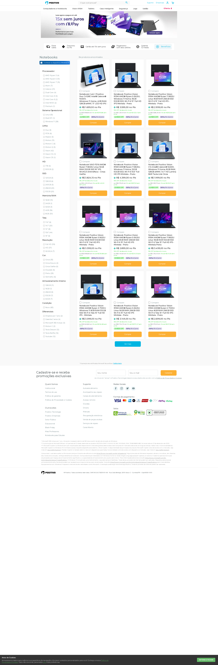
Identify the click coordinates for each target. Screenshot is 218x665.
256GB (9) (49, 292)
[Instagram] (121, 388)
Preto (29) (49, 273)
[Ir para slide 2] (108, 35)
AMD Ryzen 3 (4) (52, 75)
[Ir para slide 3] (110, 35)
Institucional (50, 388)
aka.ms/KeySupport (54, 450)
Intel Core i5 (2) (51, 99)
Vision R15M (77, 9)
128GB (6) (49, 181)
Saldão (145, 9)
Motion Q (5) (50, 147)
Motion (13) (49, 140)
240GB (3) (49, 185)
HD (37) (48, 248)
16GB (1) (48, 289)
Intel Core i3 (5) (51, 96)
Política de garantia (53, 396)
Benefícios (165, 47)
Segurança (123, 9)
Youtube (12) (50, 336)
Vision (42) (49, 151)
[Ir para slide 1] (105, 35)
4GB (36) (48, 210)
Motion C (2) (50, 326)
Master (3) (49, 137)
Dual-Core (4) (50, 92)
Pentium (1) (50, 106)
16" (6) (47, 236)
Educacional (50, 424)
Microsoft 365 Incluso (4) (55, 323)
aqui (44, 662)
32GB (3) (48, 207)
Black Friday (50, 427)
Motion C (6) (50, 144)
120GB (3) (49, 178)
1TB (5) (48, 166)
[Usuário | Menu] (167, 3)
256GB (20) (49, 188)
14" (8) (47, 229)
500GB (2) (49, 169)
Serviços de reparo (90, 423)
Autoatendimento (90, 388)
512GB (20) (49, 191)
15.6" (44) (48, 232)
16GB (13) (49, 200)
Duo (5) (48, 130)
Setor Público (50, 420)
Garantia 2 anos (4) (52, 319)
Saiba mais (117, 363)
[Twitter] (127, 388)
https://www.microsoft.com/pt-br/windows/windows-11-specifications (133, 462)
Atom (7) (49, 86)
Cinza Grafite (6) (51, 266)
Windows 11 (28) (51, 122)
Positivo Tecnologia (53, 412)
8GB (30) (49, 214)
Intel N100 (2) (50, 103)
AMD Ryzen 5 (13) (52, 79)
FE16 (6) (48, 133)
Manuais (86, 412)
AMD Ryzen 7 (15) (52, 82)
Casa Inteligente (107, 9)
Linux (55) (49, 115)
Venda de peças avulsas (92, 420)
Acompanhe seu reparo (92, 392)
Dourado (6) (50, 270)
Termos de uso (51, 392)
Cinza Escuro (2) (51, 263)
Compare (86, 91)
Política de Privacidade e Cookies (169, 378)
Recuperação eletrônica (92, 416)
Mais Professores (52, 431)
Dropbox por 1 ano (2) (54, 316)
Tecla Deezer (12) (52, 330)
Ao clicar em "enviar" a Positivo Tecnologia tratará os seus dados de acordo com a (138, 378)
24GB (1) (48, 203)
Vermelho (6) (50, 277)
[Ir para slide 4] (112, 35)
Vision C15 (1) (50, 157)
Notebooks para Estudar (55, 435)
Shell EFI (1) (50, 118)
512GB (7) (49, 295)
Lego (135, 9)
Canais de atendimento (92, 396)
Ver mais (127, 344)
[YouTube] (133, 388)
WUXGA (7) (49, 251)
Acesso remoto (89, 400)
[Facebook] (116, 388)
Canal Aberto (88, 427)
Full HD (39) (50, 244)
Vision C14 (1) (50, 154)
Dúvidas (86, 404)
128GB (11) (49, 285)
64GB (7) (48, 299)
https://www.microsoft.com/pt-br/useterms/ (111, 453)
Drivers (86, 408)
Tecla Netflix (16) (51, 333)
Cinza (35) (49, 260)
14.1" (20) (48, 226)
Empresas (160, 3)
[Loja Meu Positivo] (52, 2)
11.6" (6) (48, 222)
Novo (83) (49, 307)
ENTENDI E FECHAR (206, 660)
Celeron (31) (50, 89)
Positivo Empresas (52, 416)
